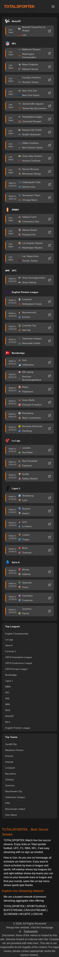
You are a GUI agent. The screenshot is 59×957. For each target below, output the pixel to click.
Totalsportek (31, 931)
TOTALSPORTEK (19, 6)
